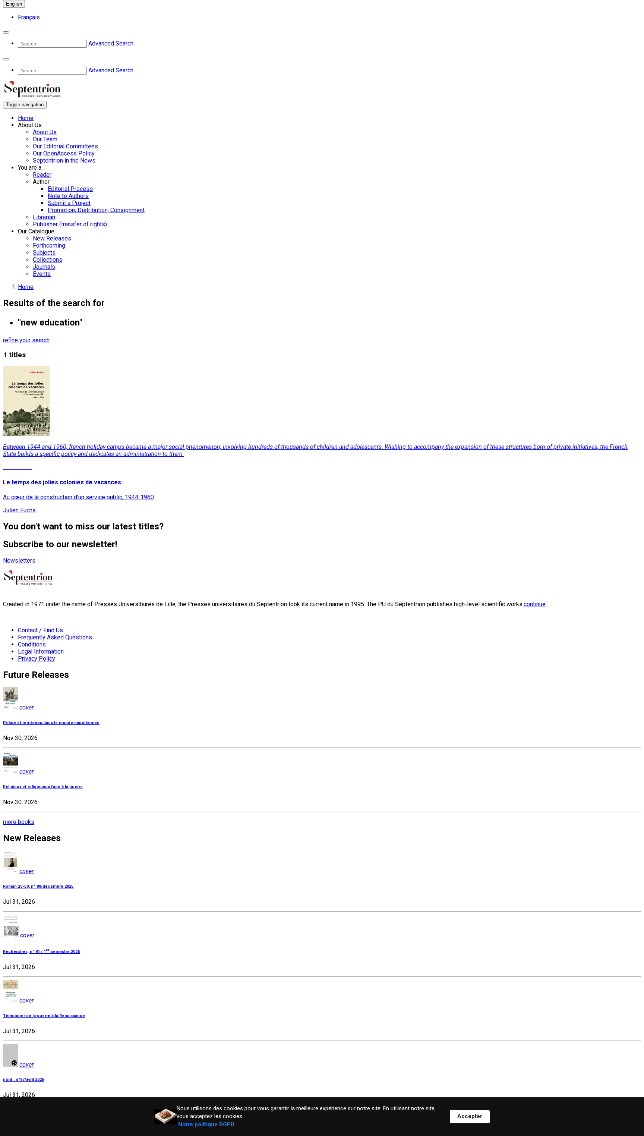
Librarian (44, 217)
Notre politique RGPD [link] (206, 1124)
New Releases (52, 238)
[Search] (6, 32)
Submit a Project (69, 203)
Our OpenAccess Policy (64, 153)
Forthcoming (49, 245)
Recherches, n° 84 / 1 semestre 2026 (41, 951)
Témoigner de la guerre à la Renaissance (44, 1015)
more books (18, 821)
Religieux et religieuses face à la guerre (43, 786)
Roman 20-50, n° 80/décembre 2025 (38, 886)
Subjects (44, 252)
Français (29, 17)
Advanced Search (110, 43)
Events (42, 273)
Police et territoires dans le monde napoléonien (51, 722)
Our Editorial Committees (65, 146)
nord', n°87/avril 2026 (23, 1079)
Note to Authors (68, 195)
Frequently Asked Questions (55, 637)
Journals (44, 266)
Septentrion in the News (64, 160)
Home (26, 118)
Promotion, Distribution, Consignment (96, 210)
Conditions (32, 644)
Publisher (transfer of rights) (70, 224)
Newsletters (19, 560)
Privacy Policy (36, 658)
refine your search (26, 340)
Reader (42, 174)
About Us (45, 132)
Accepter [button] (469, 1116)
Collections (47, 259)
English (14, 4)
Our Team (45, 139)
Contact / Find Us (40, 630)
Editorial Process (70, 188)
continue (535, 604)
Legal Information (41, 651)
